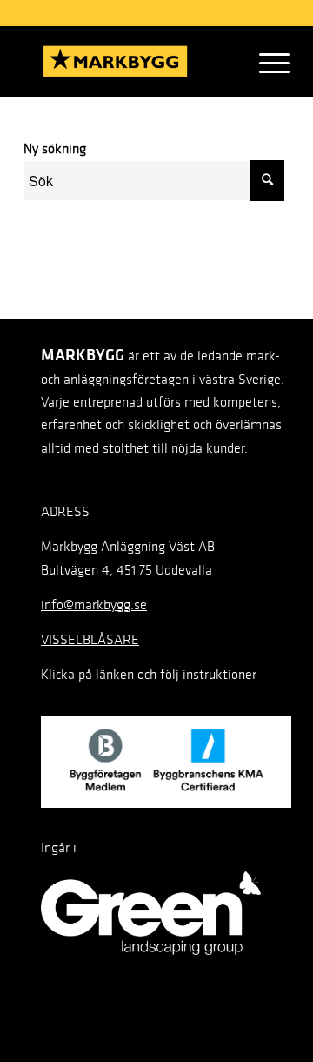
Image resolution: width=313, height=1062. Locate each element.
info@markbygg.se (94, 604)
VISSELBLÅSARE (90, 639)
